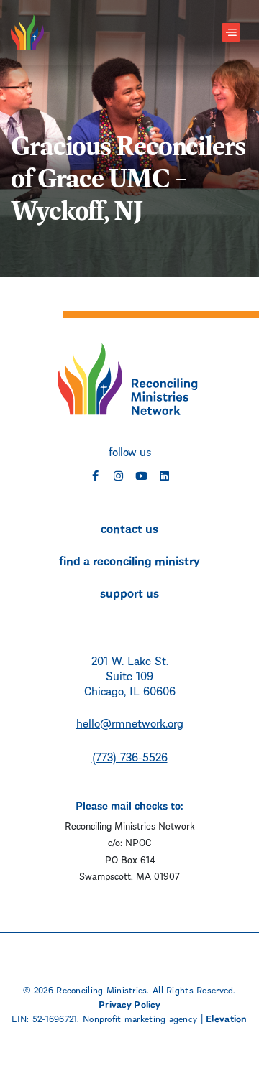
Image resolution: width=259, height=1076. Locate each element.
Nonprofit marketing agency (140, 1018)
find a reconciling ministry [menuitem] (129, 559)
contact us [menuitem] (129, 527)
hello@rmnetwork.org (129, 722)
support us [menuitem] (129, 591)
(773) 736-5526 (130, 756)
